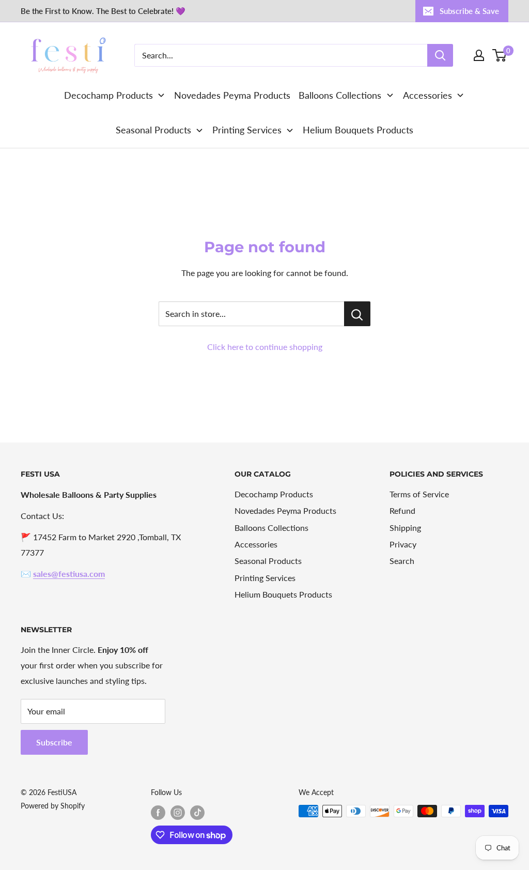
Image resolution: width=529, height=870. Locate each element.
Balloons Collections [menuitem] (340, 95)
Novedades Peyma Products (285, 510)
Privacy (403, 544)
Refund (402, 510)
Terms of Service (419, 494)
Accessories (256, 544)
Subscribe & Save (469, 11)
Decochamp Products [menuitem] (108, 95)
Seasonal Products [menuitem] (153, 129)
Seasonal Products (268, 561)
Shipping (405, 527)
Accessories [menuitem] (427, 95)
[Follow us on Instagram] (177, 812)
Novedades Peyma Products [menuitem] (232, 95)
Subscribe (54, 742)
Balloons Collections (271, 527)
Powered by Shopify (53, 805)
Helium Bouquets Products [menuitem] (358, 129)
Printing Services (265, 578)
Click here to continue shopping (264, 347)
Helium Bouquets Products (283, 594)
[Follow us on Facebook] (158, 812)
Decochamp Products (274, 494)
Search (402, 561)
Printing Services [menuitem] (247, 129)
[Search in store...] (357, 313)
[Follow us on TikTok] (197, 812)
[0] (499, 55)
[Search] (440, 55)
